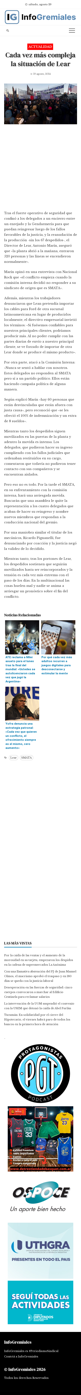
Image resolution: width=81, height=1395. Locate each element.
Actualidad (40, 47)
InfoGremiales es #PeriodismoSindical (31, 1351)
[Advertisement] (40, 168)
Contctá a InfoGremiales (21, 1356)
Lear (13, 757)
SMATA (26, 757)
